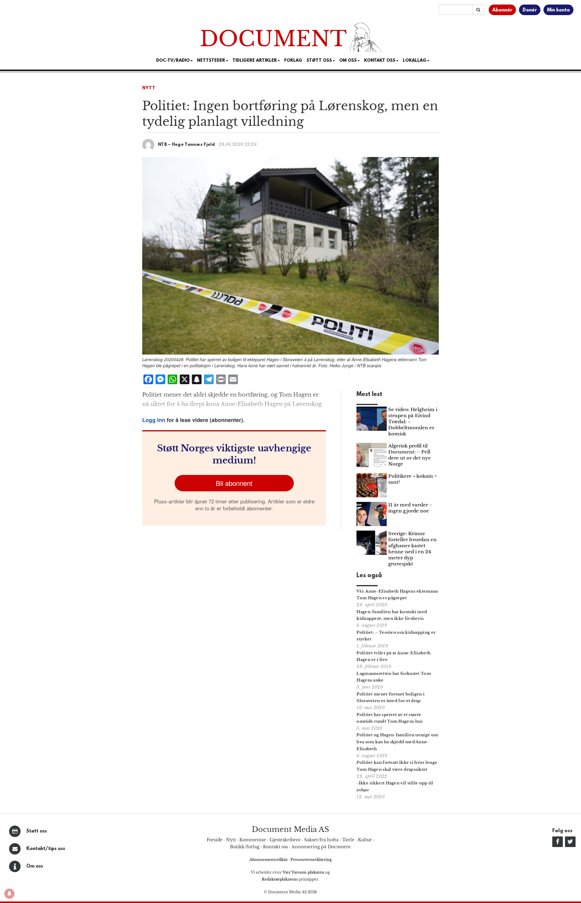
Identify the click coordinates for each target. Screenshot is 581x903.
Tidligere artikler (254, 60)
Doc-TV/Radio (173, 60)
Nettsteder (211, 60)
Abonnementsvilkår (269, 859)
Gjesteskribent (285, 839)
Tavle (348, 839)
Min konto (558, 10)
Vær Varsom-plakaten (303, 872)
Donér (530, 10)
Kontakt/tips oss (45, 849)
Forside (214, 839)
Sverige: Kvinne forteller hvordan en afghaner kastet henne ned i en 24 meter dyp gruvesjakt (412, 549)
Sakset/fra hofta (321, 839)
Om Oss (348, 60)
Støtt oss (36, 831)
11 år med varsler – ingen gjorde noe (410, 508)
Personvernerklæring (311, 859)
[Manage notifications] (9, 893)
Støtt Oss (319, 60)
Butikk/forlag (244, 846)
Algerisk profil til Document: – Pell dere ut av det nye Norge (409, 455)
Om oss (34, 866)
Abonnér (502, 10)
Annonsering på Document (321, 846)
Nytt (149, 88)
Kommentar (252, 839)
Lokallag (414, 60)
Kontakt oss (380, 60)
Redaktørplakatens (280, 879)
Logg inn (153, 420)
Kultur (365, 839)
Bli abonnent (234, 483)
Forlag (293, 60)
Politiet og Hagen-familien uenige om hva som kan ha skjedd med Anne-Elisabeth (397, 741)
